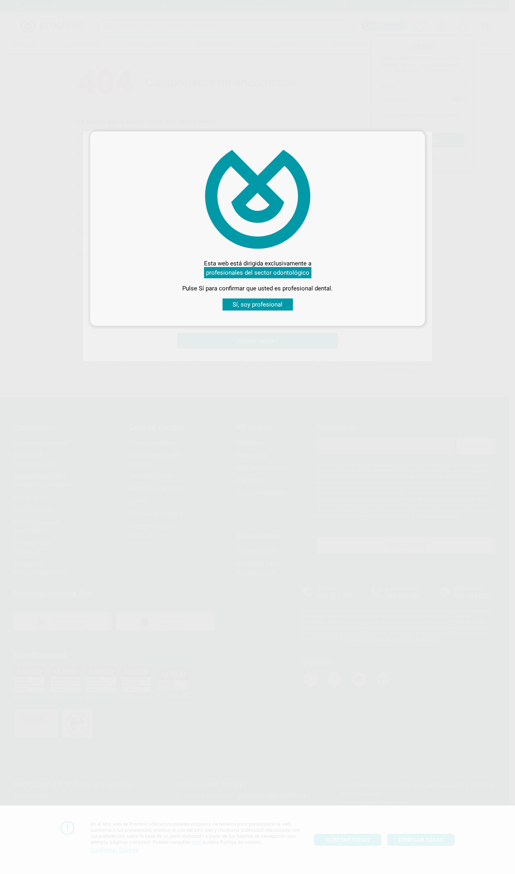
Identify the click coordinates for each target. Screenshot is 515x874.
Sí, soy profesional (257, 304)
